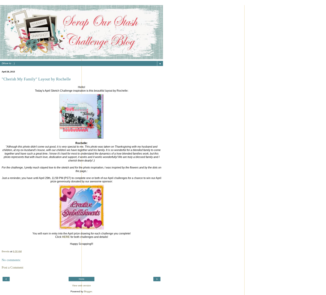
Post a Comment (12, 267)
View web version (81, 285)
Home (81, 279)
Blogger (88, 291)
